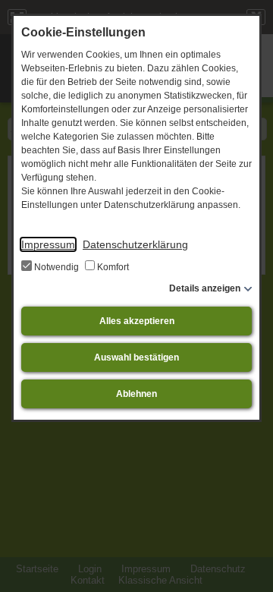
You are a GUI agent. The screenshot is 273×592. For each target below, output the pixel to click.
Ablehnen (136, 394)
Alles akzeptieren (136, 321)
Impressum (48, 244)
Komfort (112, 267)
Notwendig (56, 267)
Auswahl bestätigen (136, 357)
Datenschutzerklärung (135, 244)
